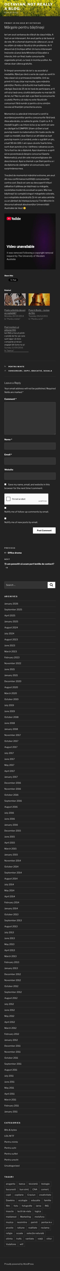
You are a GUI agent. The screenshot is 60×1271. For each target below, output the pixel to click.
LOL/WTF (9, 1136)
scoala (48, 371)
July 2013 (9, 932)
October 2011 (11, 1058)
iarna (38, 1205)
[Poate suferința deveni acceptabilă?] (15, 299)
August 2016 (11, 807)
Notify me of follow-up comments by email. (26, 511)
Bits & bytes (10, 1130)
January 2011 (10, 1111)
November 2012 (12, 980)
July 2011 (9, 1076)
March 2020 (10, 693)
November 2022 (12, 663)
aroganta (10, 1184)
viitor (49, 1238)
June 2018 (9, 723)
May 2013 (9, 944)
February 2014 (11, 902)
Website (8, 469)
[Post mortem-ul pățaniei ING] (16, 337)
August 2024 (11, 627)
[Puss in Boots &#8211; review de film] (39, 299)
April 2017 (9, 771)
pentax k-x (46, 1222)
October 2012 (11, 986)
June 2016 (9, 819)
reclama (45, 1227)
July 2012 (9, 1004)
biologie (45, 1184)
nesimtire (22, 1222)
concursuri (15, 371)
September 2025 (13, 609)
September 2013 (13, 920)
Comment (10, 399)
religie (9, 1233)
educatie (36, 371)
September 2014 (13, 872)
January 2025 (11, 621)
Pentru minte (16, 367)
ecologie (22, 1200)
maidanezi (11, 1216)
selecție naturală (35, 1233)
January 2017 (11, 777)
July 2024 (9, 633)
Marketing (25, 1216)
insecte (10, 1211)
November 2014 (12, 860)
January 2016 (11, 825)
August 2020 (11, 687)
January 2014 (11, 908)
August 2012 (10, 998)
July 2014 (9, 884)
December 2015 (12, 830)
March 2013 (10, 956)
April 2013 (9, 950)
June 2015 (9, 836)
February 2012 (11, 1034)
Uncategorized (12, 1165)
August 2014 (11, 878)
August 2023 (11, 639)
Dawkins (10, 1200)
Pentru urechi (11, 1159)
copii (27, 371)
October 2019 (11, 699)
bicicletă (33, 1184)
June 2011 (9, 1082)
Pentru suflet (11, 1153)
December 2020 (12, 681)
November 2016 (12, 789)
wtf (21, 1244)
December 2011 (12, 1046)
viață (40, 1238)
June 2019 (9, 711)
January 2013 (11, 968)
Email (8, 454)
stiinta (9, 1238)
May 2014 (9, 890)
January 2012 (11, 1040)
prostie (9, 1227)
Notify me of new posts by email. (21, 522)
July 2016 (9, 813)
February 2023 (12, 657)
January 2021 (11, 675)
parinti (34, 1222)
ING (47, 1205)
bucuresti (11, 1189)
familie (47, 1200)
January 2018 (11, 729)
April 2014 (9, 896)
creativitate (45, 1195)
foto (16, 1205)
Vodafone (11, 1244)
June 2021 (9, 669)
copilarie (19, 1195)
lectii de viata (24, 1211)
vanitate (29, 1238)
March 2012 (10, 1028)
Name (8, 439)
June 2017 (9, 759)
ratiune (21, 1227)
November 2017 (12, 735)
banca (22, 1184)
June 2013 (9, 938)
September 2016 (13, 801)
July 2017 (9, 753)
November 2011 (12, 1052)
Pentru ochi (10, 1148)
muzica (9, 1222)
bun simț (24, 1189)
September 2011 (12, 1064)
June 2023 (9, 645)
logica (38, 1211)
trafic (19, 1238)
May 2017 (9, 765)
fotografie (27, 1205)
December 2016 (12, 783)
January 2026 (11, 603)
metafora (39, 1216)
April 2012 (9, 1022)
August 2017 (10, 747)
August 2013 (11, 926)
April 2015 (9, 842)
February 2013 (11, 962)
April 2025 (9, 615)
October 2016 (11, 795)
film (8, 1205)
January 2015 (11, 854)
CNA (34, 1189)
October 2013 (11, 914)
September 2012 (13, 992)
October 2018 (11, 717)
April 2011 (9, 1094)
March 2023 (10, 651)
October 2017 (11, 741)
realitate (32, 1227)
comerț (45, 1189)
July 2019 (9, 705)
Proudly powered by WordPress (19, 1264)
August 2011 (10, 1070)
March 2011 (10, 1099)
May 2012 (9, 1016)
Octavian (35, 23)
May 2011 (9, 1088)
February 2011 (11, 1105)
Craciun (31, 1195)
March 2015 (10, 848)
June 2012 (9, 1010)
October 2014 (11, 866)
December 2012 (12, 974)
